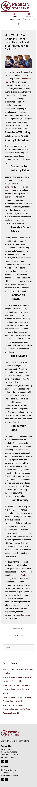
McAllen (14, 17)
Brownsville (29, 17)
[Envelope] (2, 761)
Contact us (25, 615)
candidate (9, 187)
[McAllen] (14, 14)
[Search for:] (18, 648)
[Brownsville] (29, 14)
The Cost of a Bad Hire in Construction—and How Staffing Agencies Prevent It (16, 709)
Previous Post (18, 629)
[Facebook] (6, 761)
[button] (18, 24)
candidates (9, 128)
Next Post (19, 635)
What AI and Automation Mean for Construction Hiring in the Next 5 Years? (17, 689)
